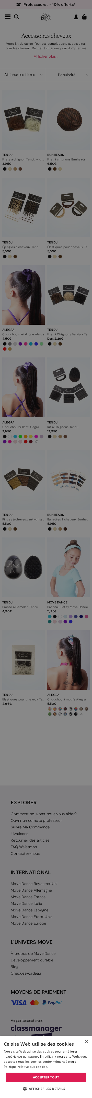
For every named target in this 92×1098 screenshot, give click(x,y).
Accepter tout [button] (46, 1077)
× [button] (86, 1041)
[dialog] (46, 1067)
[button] (46, 1089)
